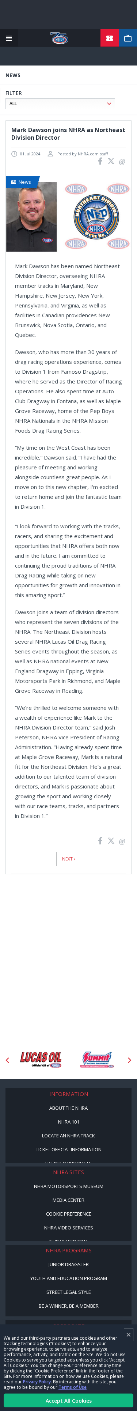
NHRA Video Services (68, 1227)
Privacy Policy (37, 1382)
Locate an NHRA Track (68, 1135)
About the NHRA (68, 1108)
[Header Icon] (9, 38)
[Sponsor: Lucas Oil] (40, 1060)
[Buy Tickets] (109, 38)
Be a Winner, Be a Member (69, 1306)
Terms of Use (72, 1387)
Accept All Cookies (69, 1400)
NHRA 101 (68, 1121)
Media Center (68, 1200)
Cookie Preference (68, 1214)
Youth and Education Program (68, 1278)
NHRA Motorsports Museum (68, 1186)
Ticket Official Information (69, 1149)
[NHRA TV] (128, 38)
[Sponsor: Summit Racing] (96, 1060)
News (25, 182)
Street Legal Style (68, 1292)
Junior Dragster (69, 1264)
